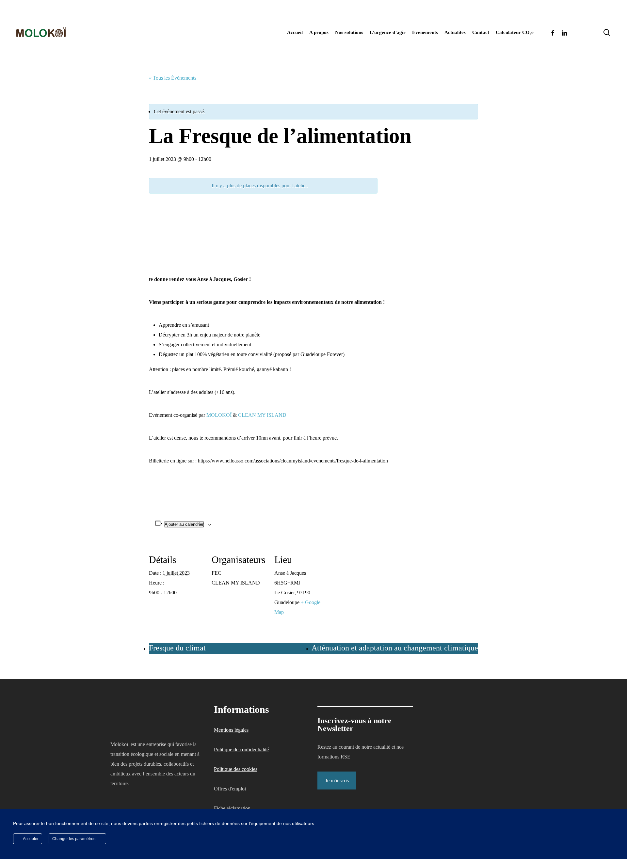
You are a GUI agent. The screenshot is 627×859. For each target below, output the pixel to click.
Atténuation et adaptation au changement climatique (395, 648)
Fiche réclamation (232, 808)
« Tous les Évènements (172, 78)
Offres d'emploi (230, 788)
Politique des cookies (235, 769)
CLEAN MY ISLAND (262, 415)
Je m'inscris (337, 780)
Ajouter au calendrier (184, 524)
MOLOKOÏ (219, 415)
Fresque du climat (177, 648)
